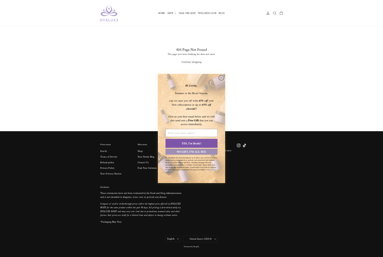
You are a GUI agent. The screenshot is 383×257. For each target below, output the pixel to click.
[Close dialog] (221, 77)
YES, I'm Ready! (191, 143)
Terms (169, 172)
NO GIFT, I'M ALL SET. (191, 152)
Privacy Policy (211, 170)
